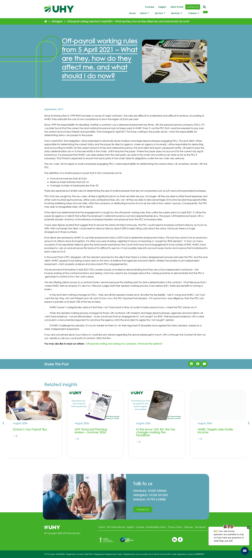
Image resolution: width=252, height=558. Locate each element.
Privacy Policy (175, 527)
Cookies (140, 527)
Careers (192, 13)
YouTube (149, 6)
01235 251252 (158, 495)
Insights (162, 6)
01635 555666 (157, 490)
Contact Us (193, 6)
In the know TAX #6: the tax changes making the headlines (155, 432)
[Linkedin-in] (174, 539)
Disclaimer (200, 527)
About (143, 13)
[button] (191, 364)
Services (175, 13)
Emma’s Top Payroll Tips (30, 429)
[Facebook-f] (180, 539)
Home (132, 13)
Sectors (159, 13)
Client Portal (176, 6)
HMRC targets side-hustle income (215, 431)
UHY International (116, 527)
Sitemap (188, 527)
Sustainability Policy (156, 527)
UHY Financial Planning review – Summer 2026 (91, 431)
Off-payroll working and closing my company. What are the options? (124, 343)
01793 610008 (156, 499)
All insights (57, 21)
